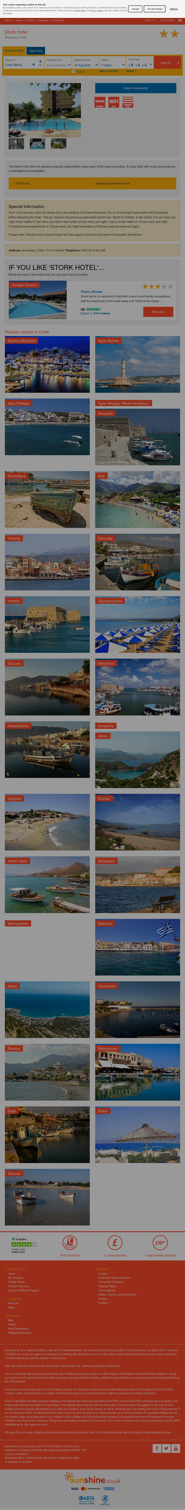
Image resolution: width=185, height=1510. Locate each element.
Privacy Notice (97, 10)
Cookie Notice (80, 10)
